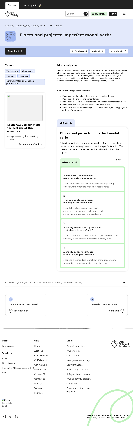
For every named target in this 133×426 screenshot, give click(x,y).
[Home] (12, 13)
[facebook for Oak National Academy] (10, 416)
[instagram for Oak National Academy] (4, 416)
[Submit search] (86, 14)
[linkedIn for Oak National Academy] (17, 416)
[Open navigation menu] (124, 14)
